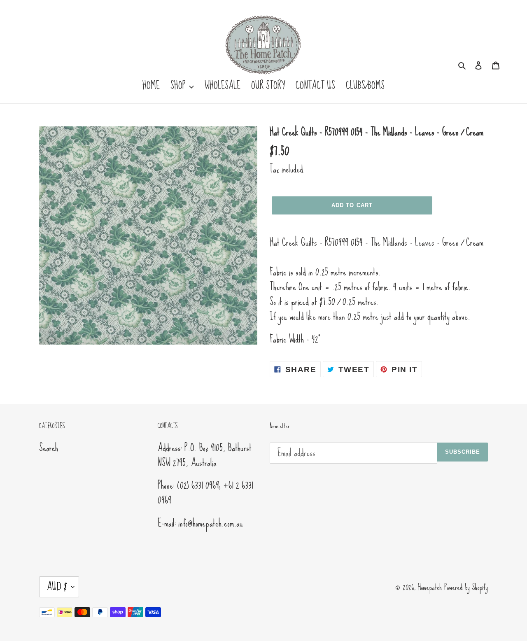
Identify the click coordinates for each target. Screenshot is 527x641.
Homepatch (430, 587)
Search (48, 447)
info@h (187, 523)
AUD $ (57, 586)
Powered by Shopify (466, 587)
